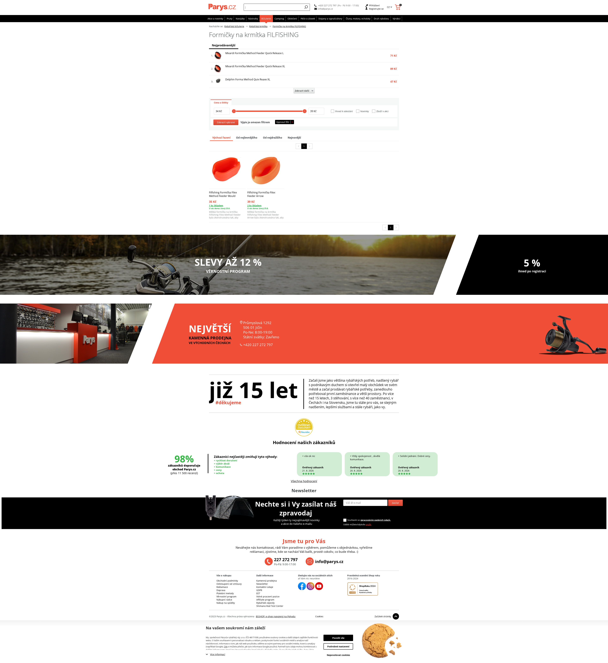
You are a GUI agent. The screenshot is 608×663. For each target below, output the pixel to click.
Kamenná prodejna (266, 580)
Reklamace (222, 587)
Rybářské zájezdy (265, 602)
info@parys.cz (325, 8)
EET (258, 593)
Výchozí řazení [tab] (221, 137)
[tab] (221, 102)
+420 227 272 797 (327, 5)
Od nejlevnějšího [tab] (246, 137)
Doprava (220, 590)
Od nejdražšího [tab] (272, 137)
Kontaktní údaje (264, 587)
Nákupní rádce (224, 599)
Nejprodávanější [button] (223, 45)
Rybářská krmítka (258, 26)
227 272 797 (286, 559)
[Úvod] (222, 7)
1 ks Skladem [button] (216, 205)
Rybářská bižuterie (234, 26)
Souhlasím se (353, 520)
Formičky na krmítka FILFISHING (289, 26)
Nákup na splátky (225, 602)
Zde (226, 646)
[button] (306, 7)
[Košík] (398, 7)
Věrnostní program (226, 596)
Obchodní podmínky (227, 580)
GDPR (259, 590)
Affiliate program (265, 599)
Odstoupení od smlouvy (229, 583)
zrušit (368, 524)
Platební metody (225, 593)
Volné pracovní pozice (267, 596)
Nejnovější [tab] (294, 137)
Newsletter (262, 583)
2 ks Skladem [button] (254, 205)
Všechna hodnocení (304, 481)
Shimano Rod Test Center (269, 605)
